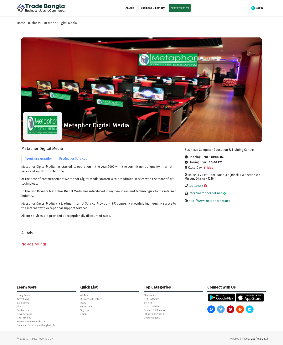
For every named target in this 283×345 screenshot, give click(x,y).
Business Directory (153, 8)
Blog (83, 302)
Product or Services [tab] (73, 158)
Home (21, 23)
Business (34, 23)
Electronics (150, 295)
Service (148, 302)
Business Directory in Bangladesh (36, 325)
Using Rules (23, 295)
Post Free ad (24, 317)
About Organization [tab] (39, 158)
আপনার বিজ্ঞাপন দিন (180, 8)
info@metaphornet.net (205, 193)
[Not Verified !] (205, 186)
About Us (22, 306)
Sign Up (84, 310)
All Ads (130, 8)
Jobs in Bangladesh (154, 314)
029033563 (195, 186)
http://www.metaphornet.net (209, 201)
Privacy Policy (24, 314)
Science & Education (155, 310)
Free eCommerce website (31, 321)
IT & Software (151, 299)
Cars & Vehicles (152, 306)
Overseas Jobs (152, 317)
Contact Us (23, 310)
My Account (86, 306)
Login (259, 8)
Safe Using (23, 302)
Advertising (23, 299)
